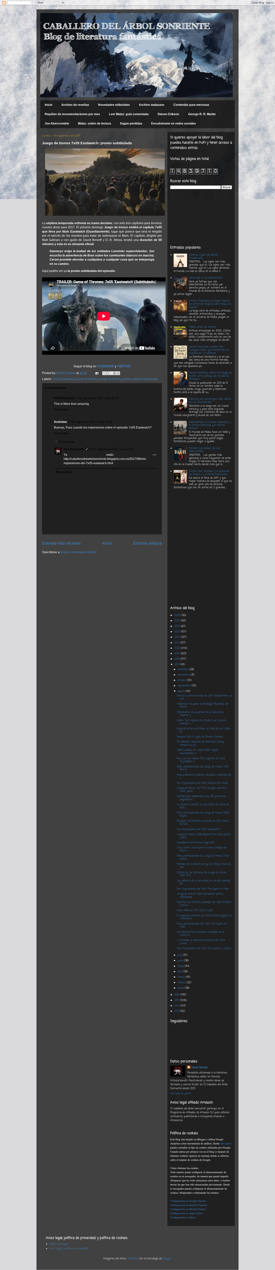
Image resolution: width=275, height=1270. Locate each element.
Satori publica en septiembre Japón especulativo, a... (197, 751)
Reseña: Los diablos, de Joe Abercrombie (204, 450)
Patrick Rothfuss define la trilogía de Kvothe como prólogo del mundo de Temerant (210, 376)
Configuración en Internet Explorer (188, 1205)
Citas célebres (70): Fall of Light (195, 910)
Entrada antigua (147, 543)
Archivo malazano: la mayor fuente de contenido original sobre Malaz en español (210, 304)
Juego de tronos (110, 379)
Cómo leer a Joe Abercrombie (206, 278)
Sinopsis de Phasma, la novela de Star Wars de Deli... (203, 822)
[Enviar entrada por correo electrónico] (96, 373)
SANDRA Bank (64, 398)
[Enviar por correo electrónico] (104, 373)
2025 (177, 621)
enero (181, 988)
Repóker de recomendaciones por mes (72, 114)
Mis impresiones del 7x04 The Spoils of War (203, 889)
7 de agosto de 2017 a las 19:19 (97, 398)
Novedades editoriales (114, 104)
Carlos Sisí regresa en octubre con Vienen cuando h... (201, 722)
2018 (177, 659)
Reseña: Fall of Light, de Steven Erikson (200, 737)
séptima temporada (145, 379)
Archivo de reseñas (75, 104)
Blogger (167, 1259)
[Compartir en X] (111, 373)
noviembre (184, 675)
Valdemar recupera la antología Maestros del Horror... (202, 705)
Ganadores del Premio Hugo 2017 (196, 843)
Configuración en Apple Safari (186, 1213)
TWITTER (124, 366)
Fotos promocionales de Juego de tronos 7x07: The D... (203, 768)
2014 (177, 1006)
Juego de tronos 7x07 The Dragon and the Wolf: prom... (201, 789)
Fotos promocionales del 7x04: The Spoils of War (201, 925)
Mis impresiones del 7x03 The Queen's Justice (204, 948)
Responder (61, 409)
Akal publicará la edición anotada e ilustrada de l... (204, 776)
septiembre (185, 686)
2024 (177, 626)
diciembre (184, 669)
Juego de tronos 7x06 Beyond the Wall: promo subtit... (204, 836)
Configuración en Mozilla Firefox (188, 1209)
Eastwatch (67, 379)
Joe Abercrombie (57, 123)
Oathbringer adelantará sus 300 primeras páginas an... (201, 798)
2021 (177, 643)
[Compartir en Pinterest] (118, 373)
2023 (177, 632)
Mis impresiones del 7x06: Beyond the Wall (202, 783)
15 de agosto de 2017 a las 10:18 (90, 421)
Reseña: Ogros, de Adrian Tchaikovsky (203, 256)
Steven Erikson (168, 114)
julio (180, 955)
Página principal (58, 1244)
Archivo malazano (151, 104)
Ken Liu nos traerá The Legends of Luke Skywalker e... (201, 760)
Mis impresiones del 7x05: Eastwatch (198, 829)
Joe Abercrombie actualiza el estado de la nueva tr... (200, 933)
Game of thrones (87, 379)
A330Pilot (132, 1259)
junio (181, 961)
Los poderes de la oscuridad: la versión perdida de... (203, 882)
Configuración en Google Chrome (188, 1201)
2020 (177, 648)
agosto (182, 691)
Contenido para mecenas (191, 104)
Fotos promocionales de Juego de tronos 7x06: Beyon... (203, 814)
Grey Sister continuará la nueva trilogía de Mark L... (201, 849)
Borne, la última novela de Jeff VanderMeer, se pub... (204, 697)
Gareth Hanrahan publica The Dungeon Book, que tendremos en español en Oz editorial (209, 350)
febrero (182, 983)
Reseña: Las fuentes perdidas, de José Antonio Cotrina (204, 903)
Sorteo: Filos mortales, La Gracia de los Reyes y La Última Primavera (209, 472)
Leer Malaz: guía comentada (129, 114)
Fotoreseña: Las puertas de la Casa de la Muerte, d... (200, 713)
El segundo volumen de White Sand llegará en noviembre (204, 917)
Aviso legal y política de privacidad (68, 1249)
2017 (177, 665)
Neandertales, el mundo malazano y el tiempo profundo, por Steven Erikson (209, 425)
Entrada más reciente (61, 543)
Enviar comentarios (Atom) (78, 552)
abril (180, 972)
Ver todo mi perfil (180, 1094)
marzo (182, 977)
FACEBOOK (106, 366)
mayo (181, 966)
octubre (182, 680)
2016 (177, 995)
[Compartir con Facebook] (115, 373)
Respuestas (66, 441)
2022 (177, 637)
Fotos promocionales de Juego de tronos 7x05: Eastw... (203, 857)
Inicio (48, 104)
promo (126, 379)
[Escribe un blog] (107, 373)
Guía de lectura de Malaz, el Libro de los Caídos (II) (203, 730)
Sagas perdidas (131, 123)
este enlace (225, 1143)
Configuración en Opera (182, 1217)
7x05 (56, 379)
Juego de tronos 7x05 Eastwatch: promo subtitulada (200, 895)
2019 (177, 654)
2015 (177, 1000)
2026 (177, 615)
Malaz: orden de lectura (94, 123)
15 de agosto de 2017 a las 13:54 (112, 449)
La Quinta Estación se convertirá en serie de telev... (203, 806)
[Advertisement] (201, 217)
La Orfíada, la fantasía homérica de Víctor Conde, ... (201, 941)
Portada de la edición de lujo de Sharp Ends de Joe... (204, 865)
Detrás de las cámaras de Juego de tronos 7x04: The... (201, 874)
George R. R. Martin (202, 114)
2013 (177, 1011)
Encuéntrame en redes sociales (173, 123)
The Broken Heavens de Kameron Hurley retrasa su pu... (200, 743)
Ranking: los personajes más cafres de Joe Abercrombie (210, 400)
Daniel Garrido (74, 449)
